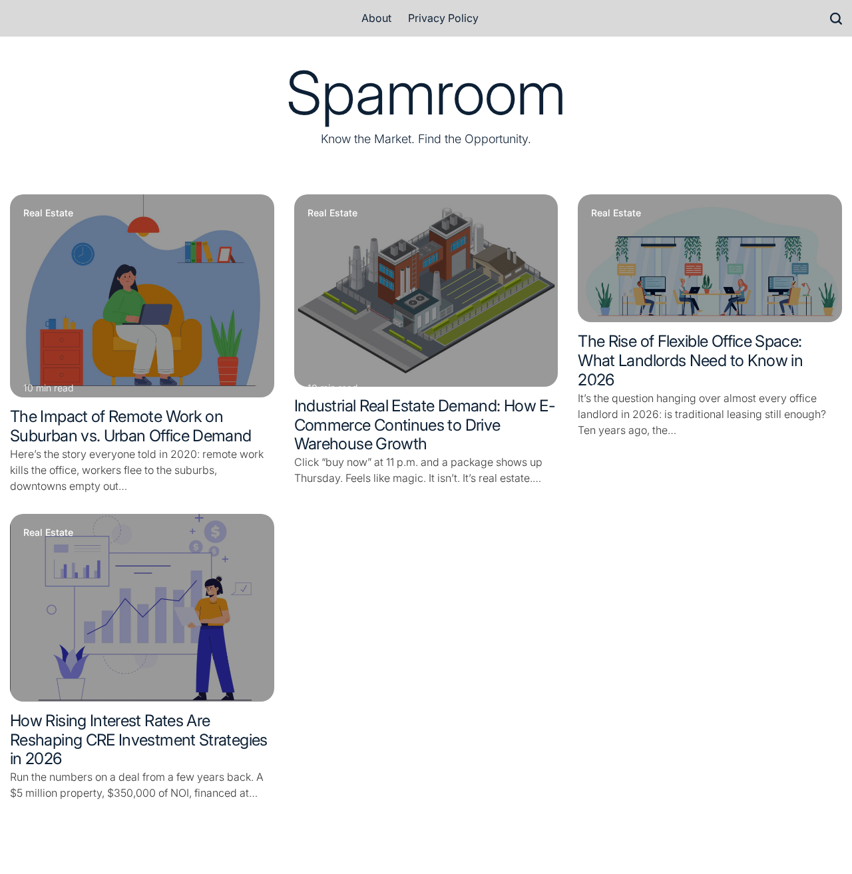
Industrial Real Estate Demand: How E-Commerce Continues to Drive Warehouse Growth (424, 425)
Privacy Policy (443, 18)
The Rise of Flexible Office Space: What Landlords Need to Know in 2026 (690, 360)
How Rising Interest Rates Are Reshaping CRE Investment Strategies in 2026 (139, 740)
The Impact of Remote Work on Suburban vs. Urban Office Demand (131, 426)
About (376, 18)
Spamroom (426, 93)
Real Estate (48, 213)
